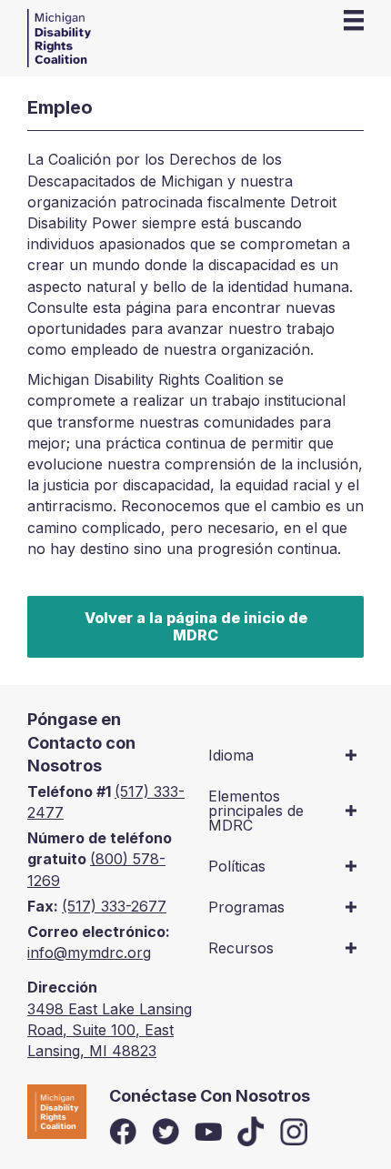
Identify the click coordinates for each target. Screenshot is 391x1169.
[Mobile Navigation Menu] (354, 20)
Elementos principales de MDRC (256, 810)
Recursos (241, 948)
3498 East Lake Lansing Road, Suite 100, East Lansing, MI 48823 (109, 1030)
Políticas (237, 866)
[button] (351, 755)
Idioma (231, 755)
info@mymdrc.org (89, 952)
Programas (246, 907)
